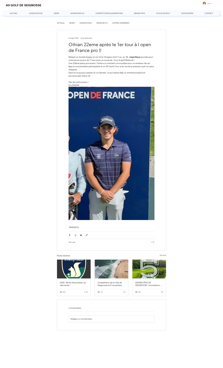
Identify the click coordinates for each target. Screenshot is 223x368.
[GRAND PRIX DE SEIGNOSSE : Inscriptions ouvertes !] (149, 269)
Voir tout (163, 255)
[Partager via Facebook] (70, 235)
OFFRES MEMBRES (121, 23)
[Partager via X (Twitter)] (75, 235)
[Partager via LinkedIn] (81, 235)
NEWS (72, 23)
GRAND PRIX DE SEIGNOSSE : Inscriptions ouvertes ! (147, 284)
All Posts (60, 23)
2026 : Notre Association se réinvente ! (73, 284)
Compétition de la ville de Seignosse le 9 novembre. (110, 284)
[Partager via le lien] (87, 235)
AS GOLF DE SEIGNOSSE (23, 5)
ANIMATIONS (85, 23)
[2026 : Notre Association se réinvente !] (74, 269)
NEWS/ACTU (102, 23)
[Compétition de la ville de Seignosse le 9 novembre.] (111, 269)
